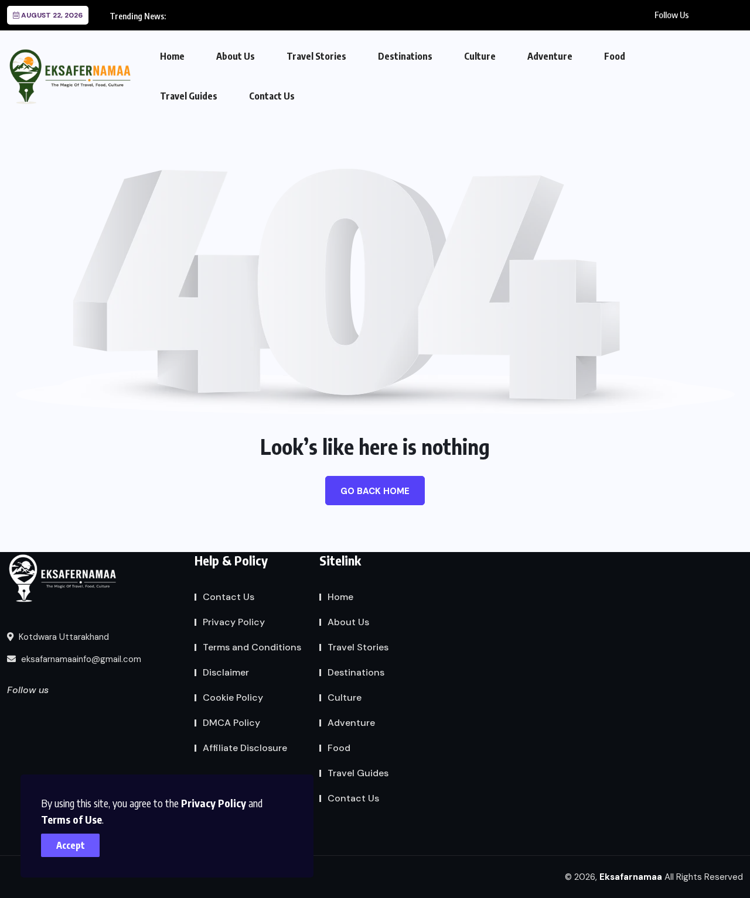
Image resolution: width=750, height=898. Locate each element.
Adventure (549, 56)
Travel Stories (316, 56)
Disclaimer (226, 672)
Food (614, 56)
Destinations (405, 56)
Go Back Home (375, 491)
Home (172, 56)
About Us (235, 56)
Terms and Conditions (252, 647)
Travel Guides (188, 96)
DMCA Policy (231, 723)
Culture (480, 56)
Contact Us (272, 96)
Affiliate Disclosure (245, 748)
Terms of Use (71, 819)
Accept (70, 845)
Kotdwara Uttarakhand (62, 637)
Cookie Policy (233, 697)
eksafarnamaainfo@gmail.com (80, 659)
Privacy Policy (213, 803)
